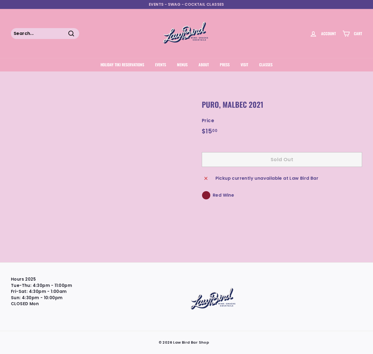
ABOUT (204, 64)
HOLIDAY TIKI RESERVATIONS (122, 64)
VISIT (244, 64)
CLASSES (266, 64)
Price (208, 120)
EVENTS (160, 64)
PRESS (225, 64)
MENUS (182, 64)
